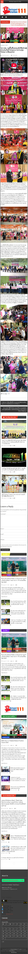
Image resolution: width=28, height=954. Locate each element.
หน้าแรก (21, 40)
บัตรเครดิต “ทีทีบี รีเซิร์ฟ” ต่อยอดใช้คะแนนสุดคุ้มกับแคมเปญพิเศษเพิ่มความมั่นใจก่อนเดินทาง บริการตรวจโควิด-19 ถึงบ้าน (14, 409)
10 (3, 931)
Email (2, 534)
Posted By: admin (5, 55)
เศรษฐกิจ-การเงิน (5, 737)
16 (25, 931)
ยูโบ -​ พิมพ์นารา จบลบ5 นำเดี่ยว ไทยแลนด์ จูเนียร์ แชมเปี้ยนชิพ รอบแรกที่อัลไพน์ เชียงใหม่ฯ (19, 698)
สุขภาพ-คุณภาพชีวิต (14, 40)
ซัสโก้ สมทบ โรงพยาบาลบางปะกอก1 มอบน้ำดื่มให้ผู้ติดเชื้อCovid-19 (13, 495)
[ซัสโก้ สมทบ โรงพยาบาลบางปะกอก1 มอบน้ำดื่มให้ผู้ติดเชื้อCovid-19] (14, 483)
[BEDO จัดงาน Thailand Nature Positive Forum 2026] (14, 729)
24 (3, 936)
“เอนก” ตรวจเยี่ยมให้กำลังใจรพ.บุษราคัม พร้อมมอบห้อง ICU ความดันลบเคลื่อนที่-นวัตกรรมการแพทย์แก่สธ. (14, 442)
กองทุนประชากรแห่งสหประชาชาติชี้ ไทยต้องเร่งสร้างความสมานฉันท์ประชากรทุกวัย (18, 779)
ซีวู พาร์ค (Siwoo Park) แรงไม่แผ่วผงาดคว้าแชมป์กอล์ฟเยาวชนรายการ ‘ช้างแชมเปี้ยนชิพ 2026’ (14, 580)
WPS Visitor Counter (9, 914)
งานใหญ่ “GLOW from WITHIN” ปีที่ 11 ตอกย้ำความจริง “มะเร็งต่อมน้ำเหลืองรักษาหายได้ (13, 469)
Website (2, 539)
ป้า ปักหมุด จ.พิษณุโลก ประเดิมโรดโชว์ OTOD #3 (12, 857)
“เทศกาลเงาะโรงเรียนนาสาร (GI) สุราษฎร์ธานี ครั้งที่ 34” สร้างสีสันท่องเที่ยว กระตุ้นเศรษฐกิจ (18, 621)
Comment (3, 514)
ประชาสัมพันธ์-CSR (5, 40)
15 (21, 931)
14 (17, 931)
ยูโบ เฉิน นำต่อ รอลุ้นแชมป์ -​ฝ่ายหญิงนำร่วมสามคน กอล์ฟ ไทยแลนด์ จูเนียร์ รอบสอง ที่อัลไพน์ (18, 612)
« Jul (3, 941)
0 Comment (14, 55)
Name (2, 528)
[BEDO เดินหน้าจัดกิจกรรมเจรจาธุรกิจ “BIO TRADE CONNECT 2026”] (5, 769)
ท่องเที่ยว (4, 572)
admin (12, 445)
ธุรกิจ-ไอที (9, 572)
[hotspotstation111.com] (14, 10)
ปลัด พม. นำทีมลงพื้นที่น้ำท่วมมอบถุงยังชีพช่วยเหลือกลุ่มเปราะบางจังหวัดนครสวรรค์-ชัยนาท (14, 403)
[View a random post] (25, 17)
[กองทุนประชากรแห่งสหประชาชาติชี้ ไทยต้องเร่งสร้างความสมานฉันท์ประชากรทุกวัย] (5, 778)
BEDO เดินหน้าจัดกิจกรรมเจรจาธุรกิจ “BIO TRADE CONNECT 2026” (18, 769)
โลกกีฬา (9, 575)
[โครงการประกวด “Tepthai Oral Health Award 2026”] (5, 787)
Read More (4, 596)
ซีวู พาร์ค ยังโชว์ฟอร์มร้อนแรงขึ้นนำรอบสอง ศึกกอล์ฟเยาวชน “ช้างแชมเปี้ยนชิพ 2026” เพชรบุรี (18, 23)
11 (6, 931)
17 (3, 933)
